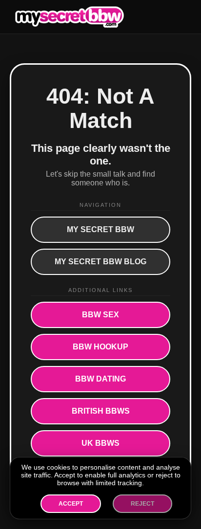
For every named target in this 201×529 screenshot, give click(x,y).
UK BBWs (100, 443)
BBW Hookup (100, 347)
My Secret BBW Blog (100, 261)
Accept (71, 503)
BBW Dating (100, 379)
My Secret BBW (100, 229)
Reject (142, 503)
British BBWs (101, 411)
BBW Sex (100, 314)
